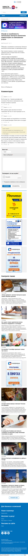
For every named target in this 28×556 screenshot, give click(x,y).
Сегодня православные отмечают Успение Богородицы (13, 404)
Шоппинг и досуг (8, 516)
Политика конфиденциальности (6, 540)
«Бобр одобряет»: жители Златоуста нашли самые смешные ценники (13, 295)
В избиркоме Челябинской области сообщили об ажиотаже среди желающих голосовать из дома (13, 432)
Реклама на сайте (8, 523)
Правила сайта (4, 513)
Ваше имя (5, 149)
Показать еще (14, 497)
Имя (2, 104)
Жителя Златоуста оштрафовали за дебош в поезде (13, 459)
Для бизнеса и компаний (11, 506)
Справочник (23, 15)
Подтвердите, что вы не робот (10, 173)
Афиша (2, 518)
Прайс (2, 526)
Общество (4, 31)
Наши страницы (7, 511)
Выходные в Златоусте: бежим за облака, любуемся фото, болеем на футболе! (12, 486)
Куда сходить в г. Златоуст (6, 520)
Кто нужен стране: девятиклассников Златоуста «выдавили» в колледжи (11, 322)
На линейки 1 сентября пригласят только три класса (13, 350)
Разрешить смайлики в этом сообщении (14, 182)
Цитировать (5, 104)
